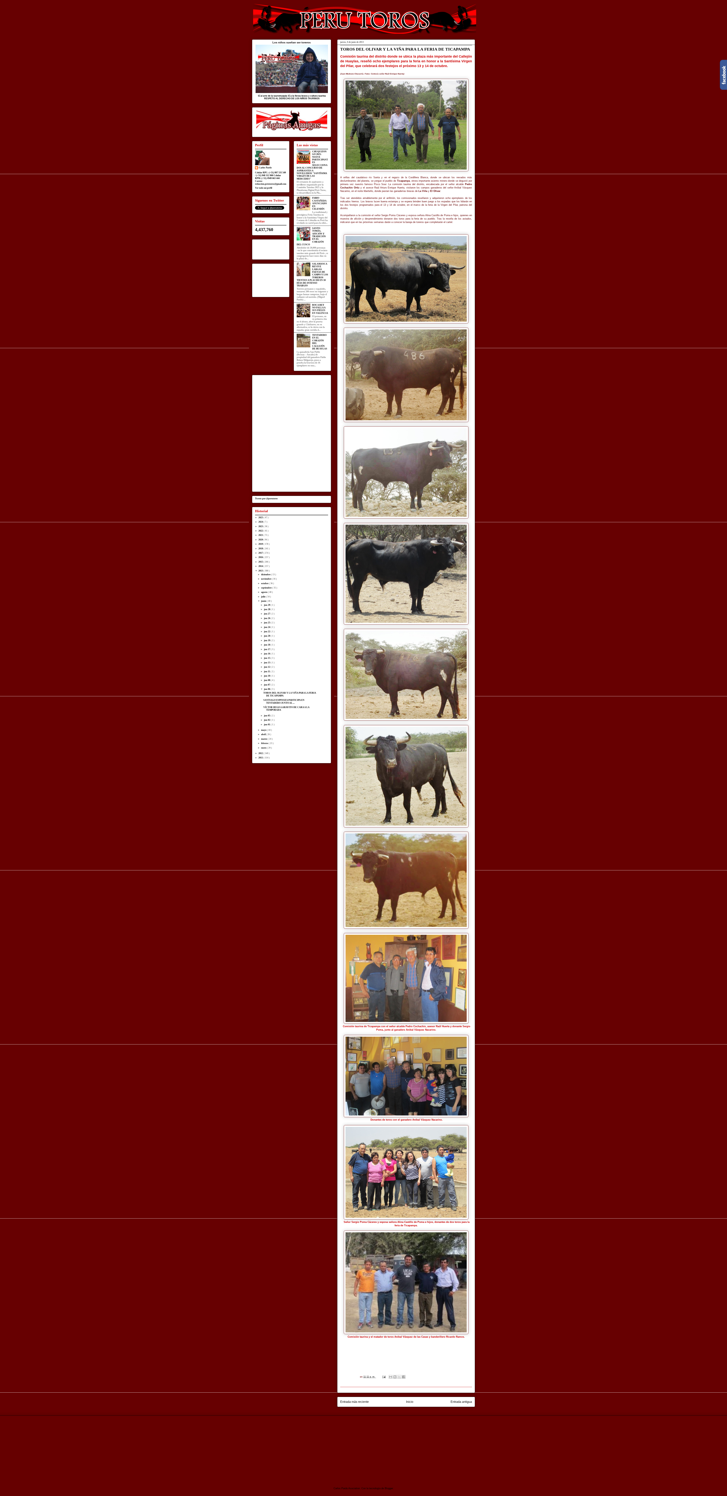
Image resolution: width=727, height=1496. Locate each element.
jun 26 (267, 618)
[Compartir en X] (399, 1377)
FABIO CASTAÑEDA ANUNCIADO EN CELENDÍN (319, 203)
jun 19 (267, 640)
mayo (264, 730)
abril (263, 734)
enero (264, 747)
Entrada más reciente (354, 1401)
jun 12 (267, 667)
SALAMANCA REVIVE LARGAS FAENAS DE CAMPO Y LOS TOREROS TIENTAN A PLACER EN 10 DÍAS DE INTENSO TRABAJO (312, 275)
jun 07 (267, 684)
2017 (261, 553)
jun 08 (267, 680)
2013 (261, 570)
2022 (261, 530)
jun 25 (267, 622)
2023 (261, 526)
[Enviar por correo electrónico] (390, 1377)
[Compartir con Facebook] (404, 1377)
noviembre (266, 579)
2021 (261, 535)
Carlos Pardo (265, 167)
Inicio (409, 1401)
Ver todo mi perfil (263, 188)
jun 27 (267, 613)
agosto (264, 592)
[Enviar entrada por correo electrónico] (383, 1376)
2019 (261, 544)
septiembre (266, 587)
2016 (261, 557)
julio (263, 596)
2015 (261, 561)
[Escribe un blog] (395, 1377)
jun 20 (267, 636)
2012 (261, 753)
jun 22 (267, 631)
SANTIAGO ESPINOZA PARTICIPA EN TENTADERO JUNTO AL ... (283, 701)
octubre (265, 583)
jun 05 (267, 715)
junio (264, 601)
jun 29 (267, 605)
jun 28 (267, 609)
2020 (261, 539)
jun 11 (267, 671)
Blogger (389, 1488)
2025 (261, 517)
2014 (261, 566)
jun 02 (267, 720)
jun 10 (267, 676)
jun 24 (267, 627)
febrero (265, 743)
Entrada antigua (461, 1401)
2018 (261, 548)
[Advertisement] (283, 1447)
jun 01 (267, 724)
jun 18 (267, 644)
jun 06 (267, 689)
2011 (261, 757)
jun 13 (267, 662)
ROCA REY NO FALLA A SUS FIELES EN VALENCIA (320, 309)
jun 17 (267, 649)
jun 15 (267, 658)
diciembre (266, 574)
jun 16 (267, 653)
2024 (261, 522)
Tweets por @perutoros (266, 498)
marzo (264, 739)
